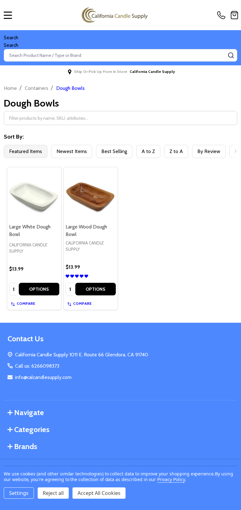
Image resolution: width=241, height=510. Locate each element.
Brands (25, 446)
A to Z (148, 151)
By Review (208, 151)
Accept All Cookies (99, 493)
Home (10, 88)
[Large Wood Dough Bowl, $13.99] (91, 194)
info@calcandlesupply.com (43, 377)
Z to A (176, 151)
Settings (19, 493)
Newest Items (71, 151)
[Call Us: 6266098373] (222, 15)
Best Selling (114, 151)
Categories (32, 429)
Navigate (29, 412)
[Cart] (234, 15)
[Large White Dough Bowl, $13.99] (34, 194)
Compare (26, 303)
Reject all (53, 493)
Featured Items (25, 151)
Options (39, 289)
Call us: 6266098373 (37, 366)
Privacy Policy (171, 479)
